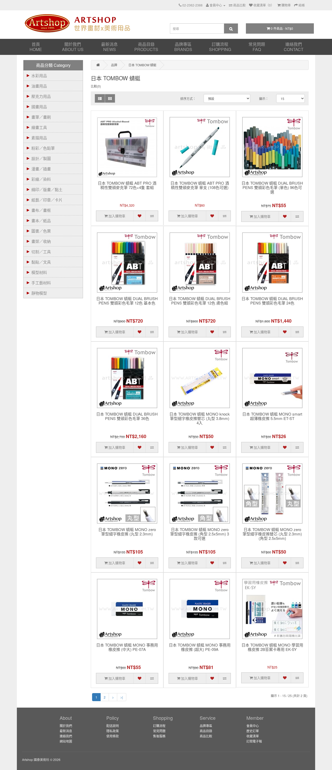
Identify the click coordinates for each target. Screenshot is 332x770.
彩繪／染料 (41, 179)
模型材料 (39, 272)
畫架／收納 (41, 241)
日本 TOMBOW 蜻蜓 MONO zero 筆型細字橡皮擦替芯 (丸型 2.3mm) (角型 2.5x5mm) (272, 534)
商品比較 (206, 736)
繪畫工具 (39, 127)
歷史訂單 (252, 731)
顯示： (263, 98)
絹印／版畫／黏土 (47, 189)
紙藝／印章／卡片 (47, 199)
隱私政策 (112, 731)
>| (121, 697)
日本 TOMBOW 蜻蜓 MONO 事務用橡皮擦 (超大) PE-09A (200, 647)
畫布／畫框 (41, 210)
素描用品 (39, 137)
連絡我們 (293, 46)
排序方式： (188, 98)
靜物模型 (39, 293)
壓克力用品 (41, 96)
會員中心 (252, 725)
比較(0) (96, 86)
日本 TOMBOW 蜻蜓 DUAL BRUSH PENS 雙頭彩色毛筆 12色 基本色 (127, 301)
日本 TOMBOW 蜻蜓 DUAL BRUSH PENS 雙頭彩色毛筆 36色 (127, 416)
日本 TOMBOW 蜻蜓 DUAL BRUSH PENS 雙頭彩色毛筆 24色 (272, 301)
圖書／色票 (41, 231)
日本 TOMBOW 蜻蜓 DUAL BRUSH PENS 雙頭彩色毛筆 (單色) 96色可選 (272, 187)
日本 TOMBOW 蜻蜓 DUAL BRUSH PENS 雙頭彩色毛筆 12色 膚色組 (199, 301)
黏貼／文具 (41, 262)
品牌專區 (183, 46)
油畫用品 (39, 86)
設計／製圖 (41, 158)
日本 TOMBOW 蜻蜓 (142, 65)
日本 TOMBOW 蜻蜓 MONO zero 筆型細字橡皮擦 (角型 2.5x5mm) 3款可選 (199, 534)
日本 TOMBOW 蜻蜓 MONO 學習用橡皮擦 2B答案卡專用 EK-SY (272, 647)
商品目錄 (146, 46)
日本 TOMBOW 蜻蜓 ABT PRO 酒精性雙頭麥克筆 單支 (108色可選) (199, 185)
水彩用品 (39, 75)
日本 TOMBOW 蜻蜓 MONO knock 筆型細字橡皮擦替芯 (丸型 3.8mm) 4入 (199, 418)
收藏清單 (252, 736)
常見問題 (256, 46)
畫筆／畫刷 (41, 117)
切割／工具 (41, 251)
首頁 (36, 46)
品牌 (114, 65)
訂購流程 (220, 46)
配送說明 (112, 725)
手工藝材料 (41, 282)
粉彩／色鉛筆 (43, 148)
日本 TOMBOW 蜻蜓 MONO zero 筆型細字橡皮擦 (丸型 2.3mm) (127, 531)
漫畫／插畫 (41, 168)
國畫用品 (39, 106)
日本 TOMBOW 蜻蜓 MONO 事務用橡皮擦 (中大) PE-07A (127, 647)
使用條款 (112, 736)
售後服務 (159, 736)
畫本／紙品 (41, 220)
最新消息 (109, 46)
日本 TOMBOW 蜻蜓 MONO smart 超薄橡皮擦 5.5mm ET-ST (272, 416)
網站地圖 (66, 741)
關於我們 (73, 46)
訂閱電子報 (254, 741)
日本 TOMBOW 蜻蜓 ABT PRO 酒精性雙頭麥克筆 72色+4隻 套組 (127, 185)
